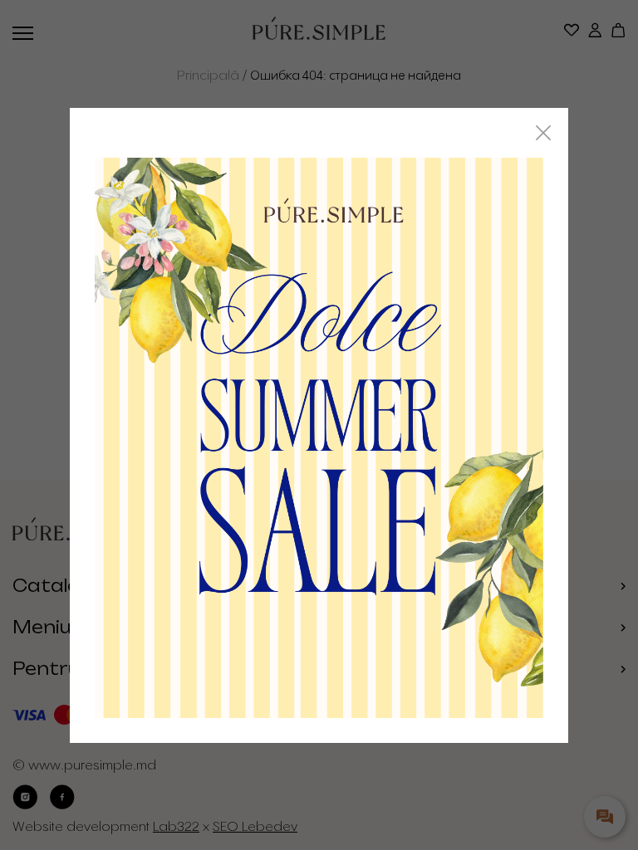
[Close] (543, 132)
